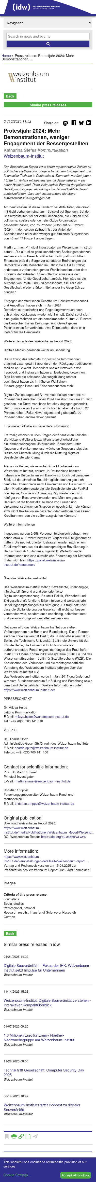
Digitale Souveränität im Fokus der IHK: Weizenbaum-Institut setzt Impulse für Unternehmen (47, 968)
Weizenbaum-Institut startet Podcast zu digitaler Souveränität (42, 1107)
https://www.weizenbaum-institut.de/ (29, 689)
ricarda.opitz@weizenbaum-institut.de (41, 747)
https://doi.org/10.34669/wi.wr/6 (63, 836)
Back (10, 96)
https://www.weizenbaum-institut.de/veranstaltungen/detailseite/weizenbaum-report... (46, 858)
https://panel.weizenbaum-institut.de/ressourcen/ (34, 562)
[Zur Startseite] (48, 12)
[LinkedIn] (88, 123)
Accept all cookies (75, 1175)
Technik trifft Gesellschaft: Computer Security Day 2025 (44, 1072)
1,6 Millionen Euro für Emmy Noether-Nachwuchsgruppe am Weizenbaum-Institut (39, 1037)
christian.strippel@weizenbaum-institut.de (44, 803)
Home (6, 55)
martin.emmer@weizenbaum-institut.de (42, 781)
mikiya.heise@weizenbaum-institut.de (42, 716)
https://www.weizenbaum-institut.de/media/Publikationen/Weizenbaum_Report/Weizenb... (49, 829)
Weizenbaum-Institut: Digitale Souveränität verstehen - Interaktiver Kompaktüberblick (47, 1002)
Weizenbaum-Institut (24, 156)
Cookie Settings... (17, 1175)
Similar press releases (48, 104)
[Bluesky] (81, 123)
